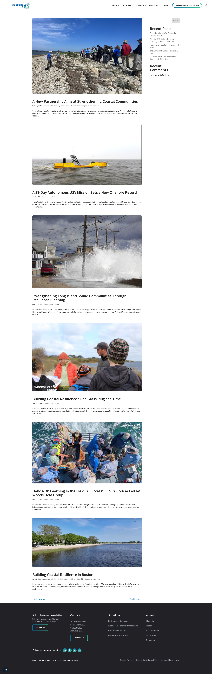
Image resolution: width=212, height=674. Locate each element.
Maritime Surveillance (117, 631)
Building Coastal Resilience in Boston (62, 574)
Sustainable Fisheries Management (123, 626)
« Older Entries (38, 599)
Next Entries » (136, 599)
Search (175, 20)
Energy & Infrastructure (118, 635)
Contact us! (79, 637)
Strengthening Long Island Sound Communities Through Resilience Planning (79, 298)
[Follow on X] (75, 650)
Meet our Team (152, 631)
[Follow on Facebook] (70, 650)
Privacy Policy (126, 660)
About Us (150, 621)
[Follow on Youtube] (79, 650)
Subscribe (40, 627)
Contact (164, 5)
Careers (149, 626)
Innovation (141, 5)
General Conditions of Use (146, 660)
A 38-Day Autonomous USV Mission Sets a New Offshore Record (84, 192)
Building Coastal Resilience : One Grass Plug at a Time (76, 398)
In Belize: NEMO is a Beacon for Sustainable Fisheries (163, 57)
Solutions (126, 5)
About (114, 5)
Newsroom (153, 5)
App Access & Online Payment (187, 5)
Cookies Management (170, 660)
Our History (151, 635)
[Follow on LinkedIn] (65, 650)
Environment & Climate (51, 106)
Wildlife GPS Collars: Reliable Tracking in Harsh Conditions (162, 40)
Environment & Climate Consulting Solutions (76, 106)
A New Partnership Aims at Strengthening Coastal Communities (85, 101)
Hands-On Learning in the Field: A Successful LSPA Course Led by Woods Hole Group (86, 493)
